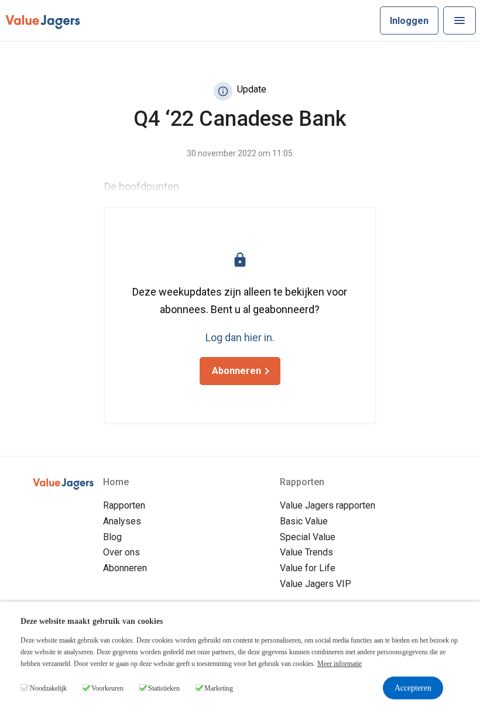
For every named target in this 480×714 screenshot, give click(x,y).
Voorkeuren (107, 688)
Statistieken (164, 688)
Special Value (307, 537)
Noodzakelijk (48, 688)
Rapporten (124, 505)
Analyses (122, 521)
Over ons (121, 552)
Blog (112, 537)
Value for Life (307, 568)
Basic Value (304, 521)
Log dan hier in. (240, 337)
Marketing (218, 688)
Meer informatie (339, 664)
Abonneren (125, 568)
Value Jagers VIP (315, 583)
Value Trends (306, 552)
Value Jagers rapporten (327, 505)
